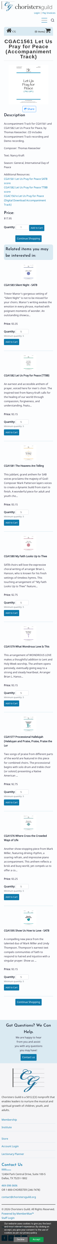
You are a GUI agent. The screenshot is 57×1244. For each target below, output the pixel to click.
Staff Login (8, 1218)
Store (5, 1138)
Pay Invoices (48, 12)
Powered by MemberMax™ (18, 1213)
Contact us (28, 1057)
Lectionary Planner (13, 1154)
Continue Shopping (28, 238)
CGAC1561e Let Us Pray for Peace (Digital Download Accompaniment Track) (25, 200)
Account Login (10, 1146)
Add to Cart (37, 227)
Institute (7, 1127)
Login (37, 12)
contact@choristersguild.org (19, 1197)
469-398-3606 (9, 1185)
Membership (9, 1119)
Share (30, 109)
